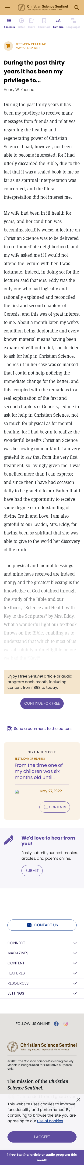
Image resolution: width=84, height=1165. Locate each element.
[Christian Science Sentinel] (43, 7)
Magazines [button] (17, 953)
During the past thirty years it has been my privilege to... (34, 71)
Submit (32, 870)
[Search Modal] (76, 7)
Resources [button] (17, 983)
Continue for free (42, 703)
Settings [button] (15, 993)
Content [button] (15, 963)
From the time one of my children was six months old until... (39, 771)
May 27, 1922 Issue (28, 48)
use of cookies (50, 1121)
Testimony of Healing (31, 44)
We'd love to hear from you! (48, 840)
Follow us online (33, 1024)
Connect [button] (16, 943)
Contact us (46, 925)
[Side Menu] (7, 7)
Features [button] (16, 973)
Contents (57, 807)
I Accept (42, 1137)
